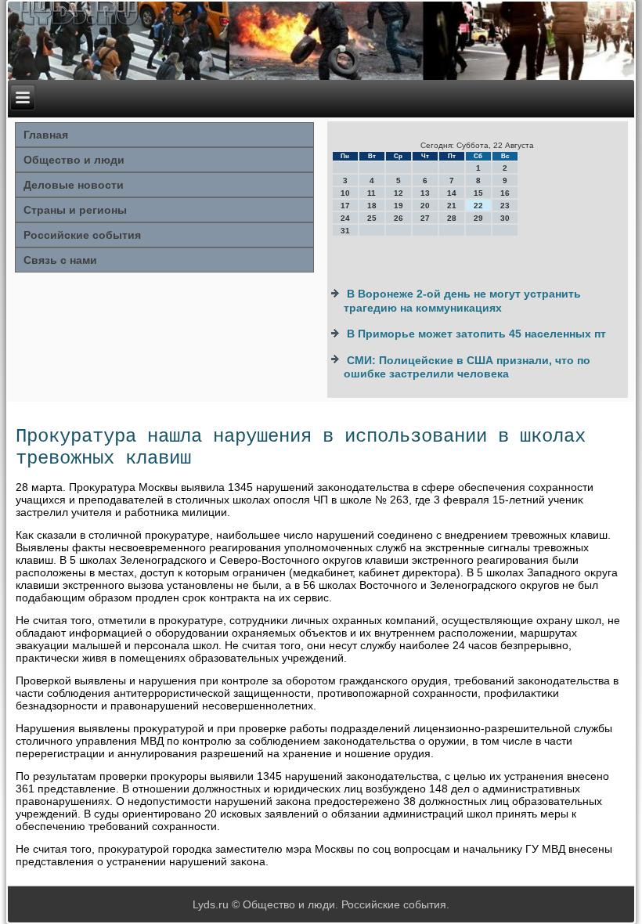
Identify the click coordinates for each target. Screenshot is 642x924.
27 (425, 218)
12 (398, 193)
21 (451, 205)
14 (451, 193)
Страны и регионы (75, 210)
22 (478, 205)
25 (372, 218)
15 (478, 193)
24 (345, 218)
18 (372, 205)
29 (478, 218)
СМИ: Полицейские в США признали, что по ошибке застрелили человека (467, 367)
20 (425, 205)
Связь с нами (60, 260)
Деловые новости (73, 185)
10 (345, 193)
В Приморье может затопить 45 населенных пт (476, 333)
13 (425, 193)
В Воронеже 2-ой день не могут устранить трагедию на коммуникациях (462, 300)
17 (345, 205)
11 (371, 193)
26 (398, 218)
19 (398, 205)
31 (345, 230)
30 (505, 218)
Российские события (82, 235)
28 (451, 218)
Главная (45, 134)
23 (505, 205)
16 (505, 193)
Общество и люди (73, 159)
